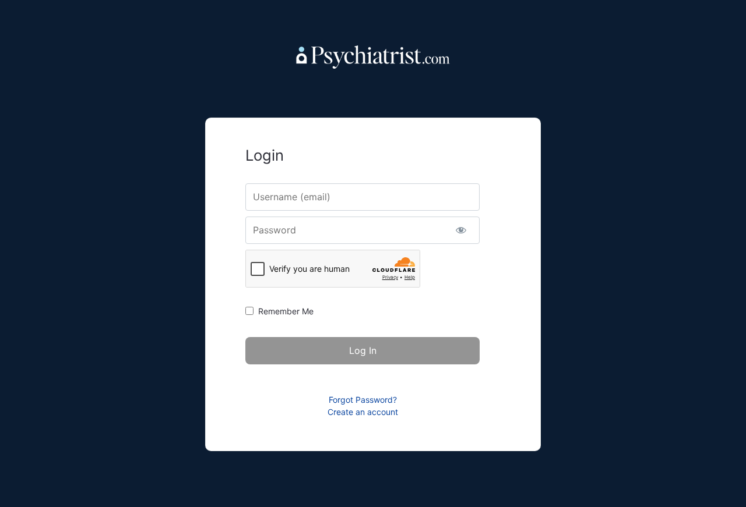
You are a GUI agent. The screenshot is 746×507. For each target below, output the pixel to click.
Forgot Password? (363, 400)
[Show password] (461, 230)
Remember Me (286, 311)
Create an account (363, 412)
